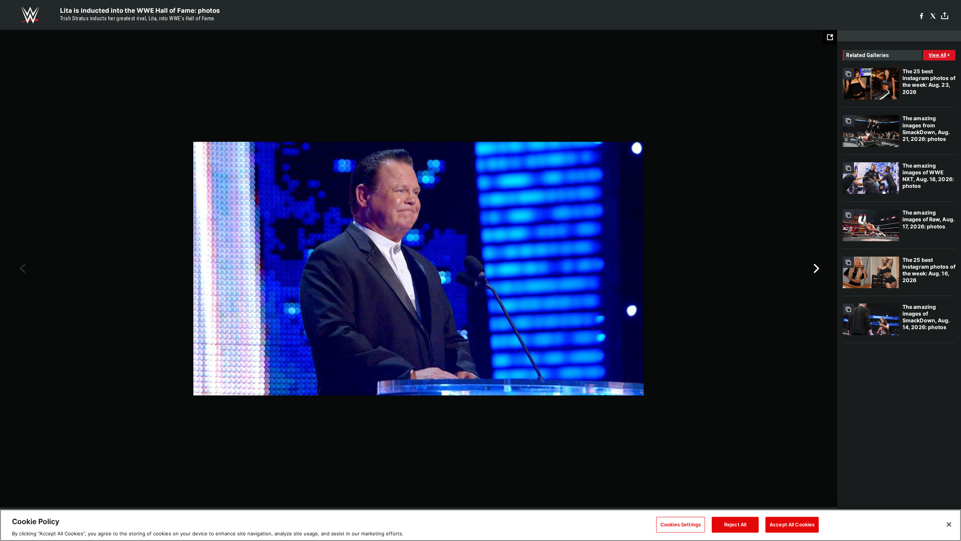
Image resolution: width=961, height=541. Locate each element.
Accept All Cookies (792, 524)
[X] (933, 15)
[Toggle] (944, 15)
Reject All (735, 524)
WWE (30, 15)
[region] (480, 525)
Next (815, 268)
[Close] (949, 524)
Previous (21, 268)
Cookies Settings (680, 524)
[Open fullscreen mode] (830, 37)
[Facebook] (921, 15)
